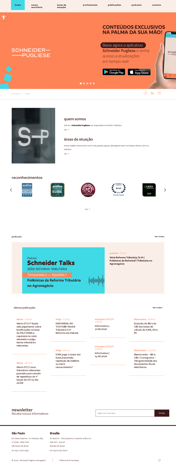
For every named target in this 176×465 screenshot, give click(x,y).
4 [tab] (91, 83)
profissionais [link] (90, 5)
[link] (3, 17)
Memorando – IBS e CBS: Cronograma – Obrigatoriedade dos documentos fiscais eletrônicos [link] (145, 361)
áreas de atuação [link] (61, 6)
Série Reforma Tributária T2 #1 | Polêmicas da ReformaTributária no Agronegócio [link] (131, 260)
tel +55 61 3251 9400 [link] (59, 450)
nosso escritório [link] (36, 6)
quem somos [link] (75, 119)
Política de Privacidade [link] (69, 460)
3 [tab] (87, 83)
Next (165, 190)
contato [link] (156, 5)
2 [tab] (84, 83)
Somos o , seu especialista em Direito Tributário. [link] (93, 125)
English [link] (27, 94)
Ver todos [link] (159, 236)
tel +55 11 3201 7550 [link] (20, 450)
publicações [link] (114, 5)
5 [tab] (94, 83)
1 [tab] (81, 83)
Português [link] (16, 94)
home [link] (18, 5)
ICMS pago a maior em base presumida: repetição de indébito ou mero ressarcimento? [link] (68, 361)
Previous (11, 190)
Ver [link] (65, 130)
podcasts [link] (137, 5)
